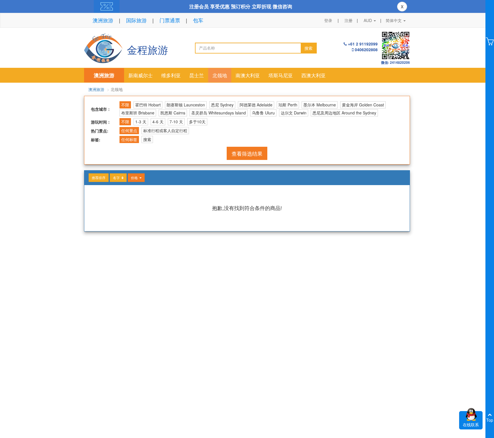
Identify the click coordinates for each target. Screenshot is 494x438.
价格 (135, 177)
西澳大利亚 (313, 75)
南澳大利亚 (248, 75)
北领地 (219, 75)
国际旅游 (136, 20)
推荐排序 (98, 177)
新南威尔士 (140, 75)
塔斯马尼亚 (280, 75)
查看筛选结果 (247, 153)
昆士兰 (196, 75)
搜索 (308, 48)
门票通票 (170, 20)
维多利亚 (171, 75)
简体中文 (394, 20)
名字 (117, 177)
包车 (198, 20)
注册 (348, 20)
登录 (328, 20)
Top (489, 420)
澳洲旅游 (103, 20)
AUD (368, 20)
